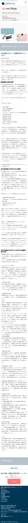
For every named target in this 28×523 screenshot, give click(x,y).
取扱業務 (3, 493)
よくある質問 (4, 499)
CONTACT (14, 481)
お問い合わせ (4, 501)
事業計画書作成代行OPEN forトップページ (11, 487)
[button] (25, 2)
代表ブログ (3, 514)
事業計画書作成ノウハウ (7, 516)
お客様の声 (3, 498)
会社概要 (3, 495)
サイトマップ (4, 513)
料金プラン (3, 488)
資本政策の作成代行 (6, 508)
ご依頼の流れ (4, 490)
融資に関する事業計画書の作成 (8, 505)
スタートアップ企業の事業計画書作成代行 (11, 510)
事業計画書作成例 (5, 492)
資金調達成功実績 (5, 496)
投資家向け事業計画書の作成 (8, 507)
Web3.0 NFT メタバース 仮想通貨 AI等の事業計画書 (14, 511)
